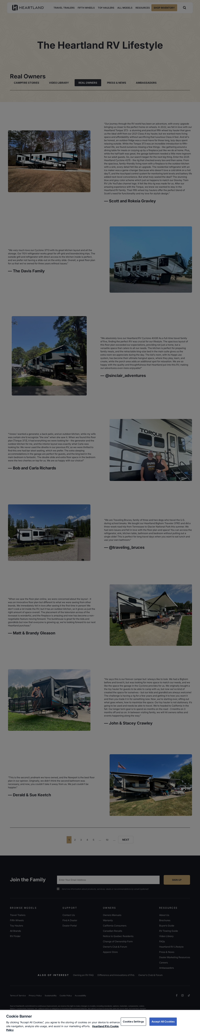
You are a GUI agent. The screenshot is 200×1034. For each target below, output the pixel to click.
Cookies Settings (133, 1021)
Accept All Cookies (163, 1021)
